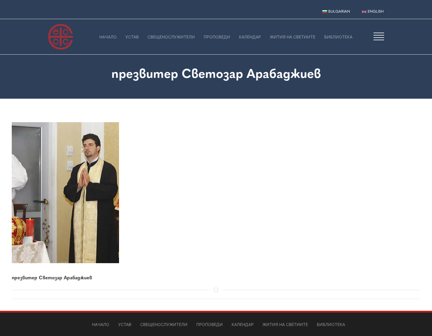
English (375, 11)
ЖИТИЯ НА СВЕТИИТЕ (292, 36)
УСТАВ (132, 36)
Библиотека (338, 36)
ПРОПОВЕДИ (217, 36)
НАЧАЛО (108, 36)
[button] (379, 36)
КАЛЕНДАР (250, 36)
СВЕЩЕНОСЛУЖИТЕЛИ (171, 36)
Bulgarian (338, 11)
